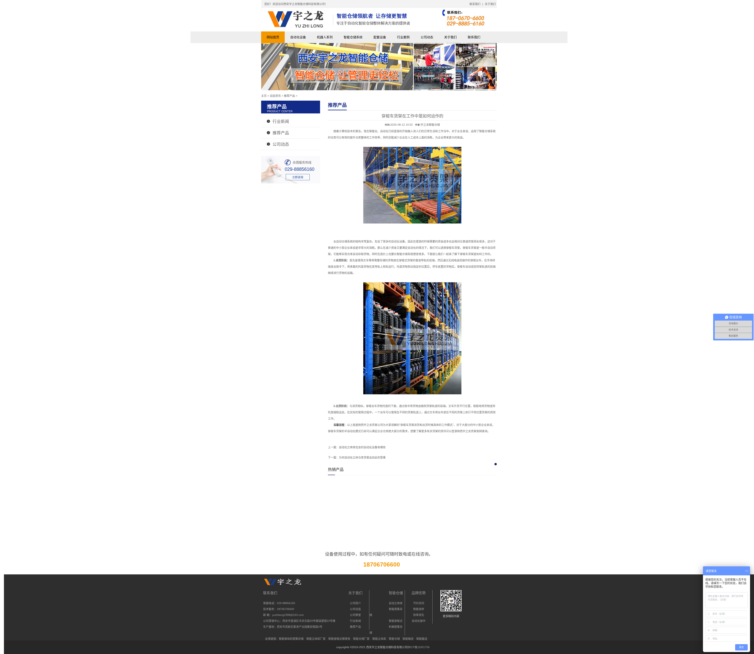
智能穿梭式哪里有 (339, 638)
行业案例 (403, 37)
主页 (264, 95)
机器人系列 (325, 37)
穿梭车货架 (467, 254)
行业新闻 (281, 121)
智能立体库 (379, 638)
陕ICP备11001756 (418, 647)
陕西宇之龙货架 (367, 424)
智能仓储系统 (353, 37)
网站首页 (273, 37)
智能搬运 (421, 638)
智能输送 (408, 638)
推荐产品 (289, 95)
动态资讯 (275, 95)
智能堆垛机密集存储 (291, 638)
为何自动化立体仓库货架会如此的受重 (362, 457)
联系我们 (474, 4)
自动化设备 (298, 37)
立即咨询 (297, 177)
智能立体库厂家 (316, 638)
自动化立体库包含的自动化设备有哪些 (362, 447)
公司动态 (427, 37)
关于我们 (490, 4)
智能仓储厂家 (361, 638)
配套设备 (379, 37)
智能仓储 (394, 638)
